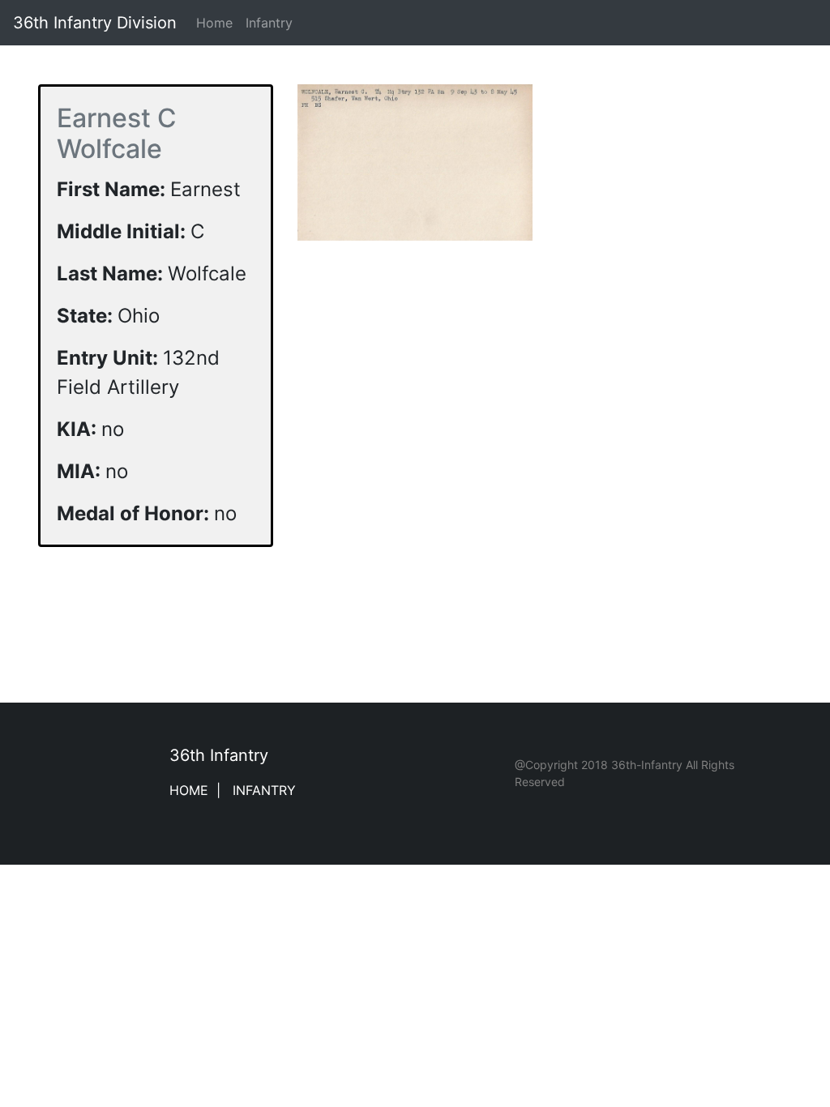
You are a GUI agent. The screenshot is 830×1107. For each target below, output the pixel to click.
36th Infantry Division (95, 22)
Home (217, 23)
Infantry (269, 23)
